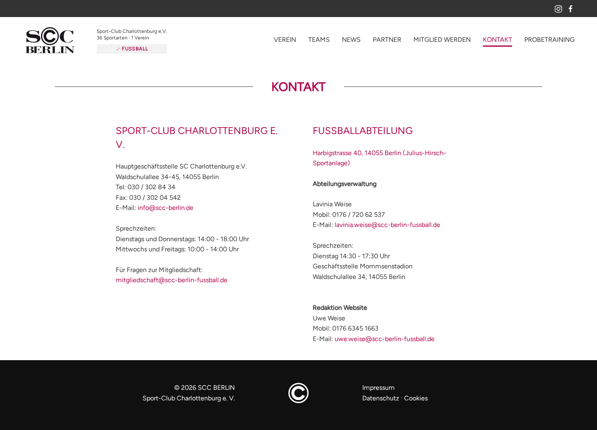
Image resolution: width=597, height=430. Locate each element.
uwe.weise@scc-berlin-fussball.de (385, 345)
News (351, 43)
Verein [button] (285, 43)
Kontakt (497, 43)
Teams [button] (319, 43)
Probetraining (549, 43)
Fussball (146, 49)
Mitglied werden (442, 43)
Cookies (416, 404)
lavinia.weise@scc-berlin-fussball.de (387, 231)
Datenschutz (380, 404)
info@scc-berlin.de (165, 214)
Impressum (378, 394)
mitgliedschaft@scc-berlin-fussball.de (171, 286)
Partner (387, 43)
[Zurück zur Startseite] (62, 43)
